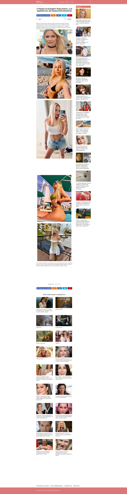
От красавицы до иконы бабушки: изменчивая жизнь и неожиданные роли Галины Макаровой (82, 166)
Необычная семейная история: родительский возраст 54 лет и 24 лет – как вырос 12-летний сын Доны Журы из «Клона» (44, 378)
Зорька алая (38, 327)
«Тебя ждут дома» (40, 358)
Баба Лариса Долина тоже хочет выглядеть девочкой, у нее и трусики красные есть (83, 22)
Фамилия (57, 343)
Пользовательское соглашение (42, 485)
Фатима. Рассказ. (59, 309)
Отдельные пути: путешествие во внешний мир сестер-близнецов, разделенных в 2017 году (43, 452)
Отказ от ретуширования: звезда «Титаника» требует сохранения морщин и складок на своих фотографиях (63, 360)
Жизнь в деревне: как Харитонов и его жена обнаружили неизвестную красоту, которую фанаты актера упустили (44, 434)
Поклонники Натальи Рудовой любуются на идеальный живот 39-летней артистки (82, 148)
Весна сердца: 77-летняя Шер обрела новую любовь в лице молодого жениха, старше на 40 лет (63, 378)
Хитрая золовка (58, 327)
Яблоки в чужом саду (40, 343)
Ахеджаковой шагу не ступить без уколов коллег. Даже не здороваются (83, 97)
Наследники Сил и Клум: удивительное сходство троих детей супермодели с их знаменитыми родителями (44, 416)
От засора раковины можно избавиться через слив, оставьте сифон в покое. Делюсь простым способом (83, 186)
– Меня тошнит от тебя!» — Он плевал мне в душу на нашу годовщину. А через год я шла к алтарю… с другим (44, 310)
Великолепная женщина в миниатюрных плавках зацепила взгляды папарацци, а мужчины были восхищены (63, 416)
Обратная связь (76, 485)
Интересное (62, 2)
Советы (72, 2)
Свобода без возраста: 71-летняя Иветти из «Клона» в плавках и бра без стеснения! (63, 434)
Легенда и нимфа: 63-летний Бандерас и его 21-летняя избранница (63, 397)
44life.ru (39, 1)
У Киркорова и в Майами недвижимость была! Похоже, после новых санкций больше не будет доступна (82, 115)
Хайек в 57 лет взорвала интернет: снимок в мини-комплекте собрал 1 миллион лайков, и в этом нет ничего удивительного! (43, 398)
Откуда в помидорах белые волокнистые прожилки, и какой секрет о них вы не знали (83, 204)
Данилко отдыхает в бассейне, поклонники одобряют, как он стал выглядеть (82, 80)
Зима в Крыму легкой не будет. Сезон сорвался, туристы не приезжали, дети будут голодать (82, 131)
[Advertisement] (54, 167)
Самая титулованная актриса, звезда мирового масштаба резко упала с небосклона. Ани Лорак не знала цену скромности (83, 222)
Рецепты (67, 2)
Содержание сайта (68, 485)
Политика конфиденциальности (56, 485)
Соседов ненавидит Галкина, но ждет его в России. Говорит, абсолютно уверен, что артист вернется (82, 40)
